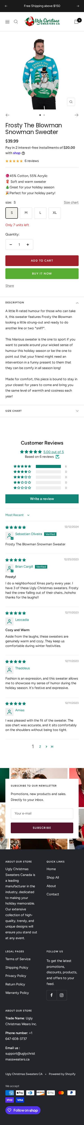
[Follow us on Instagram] (62, 995)
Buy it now (42, 273)
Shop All (53, 877)
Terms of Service (17, 959)
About (51, 886)
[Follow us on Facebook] (52, 995)
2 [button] (40, 747)
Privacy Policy (15, 976)
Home (51, 869)
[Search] (16, 22)
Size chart (71, 202)
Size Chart (13, 410)
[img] (15, 527)
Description (14, 302)
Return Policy (15, 984)
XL (55, 213)
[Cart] (76, 22)
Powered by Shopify (62, 1074)
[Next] (77, 115)
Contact (53, 894)
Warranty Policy (17, 993)
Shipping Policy (16, 967)
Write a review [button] (42, 499)
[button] (23, 466)
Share (9, 286)
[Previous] (7, 115)
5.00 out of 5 (53, 452)
